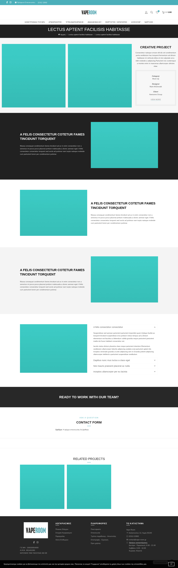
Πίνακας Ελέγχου (61, 529)
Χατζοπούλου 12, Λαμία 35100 (140, 533)
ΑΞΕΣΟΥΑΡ (136, 22)
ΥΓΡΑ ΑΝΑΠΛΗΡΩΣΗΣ (75, 22)
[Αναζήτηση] (152, 12)
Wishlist (158, 11)
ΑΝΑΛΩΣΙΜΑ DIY (94, 22)
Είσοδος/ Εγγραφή (146, 12)
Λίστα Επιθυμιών (61, 540)
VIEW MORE (156, 99)
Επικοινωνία (95, 533)
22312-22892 (134, 536)
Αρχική (63, 35)
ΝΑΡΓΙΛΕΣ (149, 22)
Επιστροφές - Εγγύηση (99, 540)
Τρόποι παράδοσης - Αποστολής (103, 536)
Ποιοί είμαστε (96, 529)
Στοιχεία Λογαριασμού (63, 533)
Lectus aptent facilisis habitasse (80, 35)
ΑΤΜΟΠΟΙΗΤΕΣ (55, 22)
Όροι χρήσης (96, 543)
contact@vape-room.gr (137, 540)
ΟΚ (171, 564)
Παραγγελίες (60, 536)
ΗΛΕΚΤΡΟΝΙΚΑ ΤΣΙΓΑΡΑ (35, 22)
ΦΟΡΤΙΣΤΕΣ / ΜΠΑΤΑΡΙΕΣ (116, 22)
